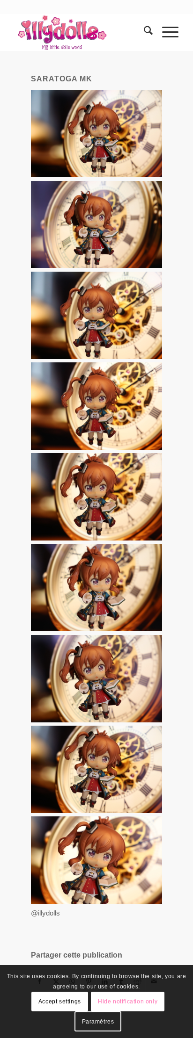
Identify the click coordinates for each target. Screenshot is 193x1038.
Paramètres (98, 1021)
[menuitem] (143, 32)
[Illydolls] (80, 32)
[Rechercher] (143, 32)
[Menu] (165, 32)
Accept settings (59, 1001)
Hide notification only (127, 1001)
